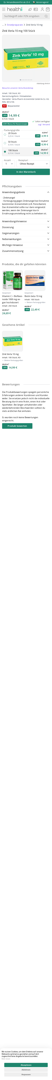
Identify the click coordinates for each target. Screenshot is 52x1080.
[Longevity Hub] (30, 9)
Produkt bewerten (17, 425)
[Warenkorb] (48, 9)
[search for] (46, 16)
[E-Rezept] (36, 9)
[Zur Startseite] (15, 9)
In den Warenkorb (26, 171)
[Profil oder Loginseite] (42, 9)
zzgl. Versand (44, 124)
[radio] (26, 134)
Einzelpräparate (15, 24)
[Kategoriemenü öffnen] (4, 9)
